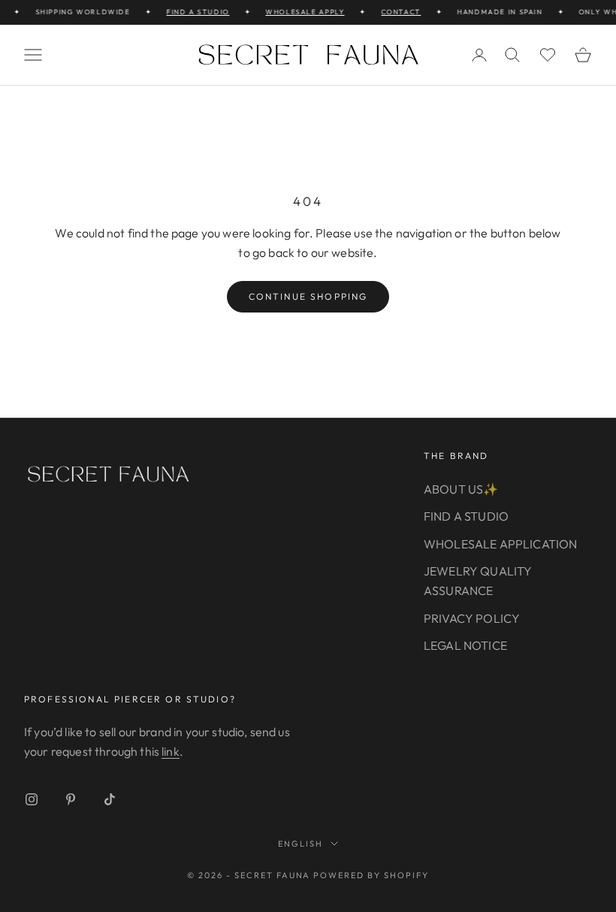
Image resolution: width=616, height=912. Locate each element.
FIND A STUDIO (193, 12)
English (300, 843)
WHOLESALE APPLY (300, 12)
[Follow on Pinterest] (70, 799)
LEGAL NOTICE (465, 645)
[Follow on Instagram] (31, 799)
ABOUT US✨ (461, 489)
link (171, 751)
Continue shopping (308, 296)
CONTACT (396, 12)
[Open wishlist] (547, 55)
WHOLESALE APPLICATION (500, 543)
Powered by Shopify (371, 875)
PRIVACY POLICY (472, 618)
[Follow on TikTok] (109, 799)
